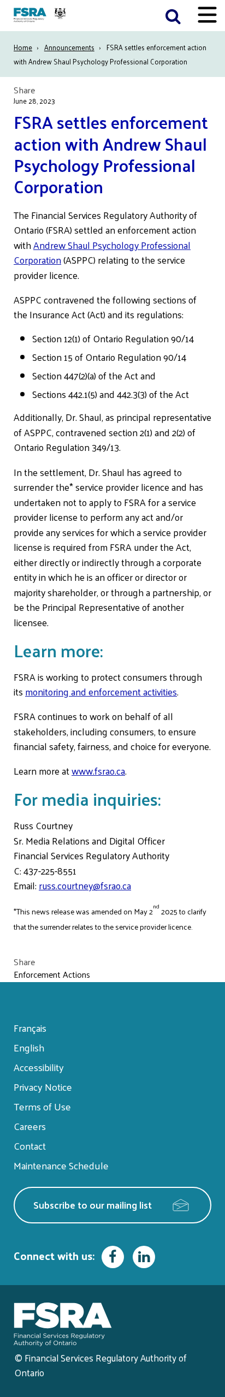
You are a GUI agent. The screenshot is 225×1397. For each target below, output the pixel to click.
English (29, 1047)
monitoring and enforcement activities (101, 691)
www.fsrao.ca (98, 771)
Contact (30, 1146)
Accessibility (39, 1067)
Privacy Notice (43, 1087)
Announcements (69, 47)
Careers (30, 1126)
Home (23, 47)
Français (30, 1028)
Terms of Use (42, 1106)
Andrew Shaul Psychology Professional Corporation (102, 252)
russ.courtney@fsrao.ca (85, 885)
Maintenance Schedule (61, 1165)
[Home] (41, 15)
